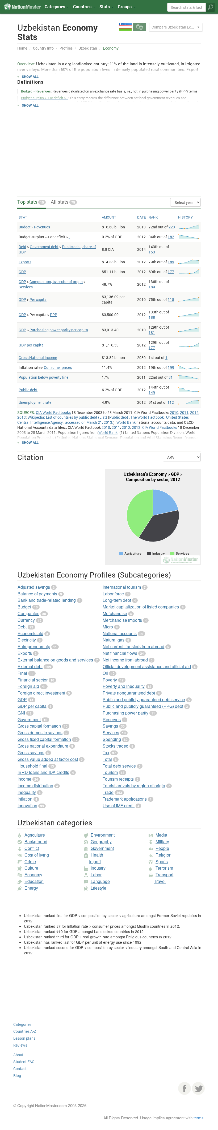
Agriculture (34, 835)
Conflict (31, 848)
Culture (31, 868)
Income (24, 779)
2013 (21, 417)
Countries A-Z (24, 1031)
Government (29, 719)
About (18, 1054)
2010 (174, 412)
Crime (30, 861)
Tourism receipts (118, 779)
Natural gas (113, 640)
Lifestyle (98, 888)
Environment (103, 835)
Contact (20, 1068)
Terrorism (164, 868)
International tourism (122, 587)
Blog (17, 1075)
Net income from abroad (125, 660)
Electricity (27, 640)
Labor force (113, 594)
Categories (55, 6)
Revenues (42, 226)
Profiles (66, 48)
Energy (31, 888)
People (162, 848)
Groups (125, 6)
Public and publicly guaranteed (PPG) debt (143, 706)
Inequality (27, 792)
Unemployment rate (35, 402)
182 (171, 236)
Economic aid (30, 633)
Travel (160, 881)
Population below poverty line (43, 377)
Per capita (38, 299)
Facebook (184, 1088)
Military (162, 841)
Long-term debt (117, 600)
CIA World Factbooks (53, 412)
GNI (21, 713)
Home (22, 48)
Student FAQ (24, 1061)
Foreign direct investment (41, 693)
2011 (184, 412)
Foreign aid (28, 686)
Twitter (198, 1088)
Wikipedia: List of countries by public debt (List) (67, 417)
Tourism (110, 772)
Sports (162, 861)
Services (26, 286)
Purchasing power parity (125, 713)
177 (171, 271)
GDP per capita (31, 345)
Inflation (25, 799)
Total (107, 759)
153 (152, 252)
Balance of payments (37, 594)
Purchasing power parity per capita (59, 329)
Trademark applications (125, 799)
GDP (22, 271)
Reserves (112, 719)
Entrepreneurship (34, 646)
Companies (28, 613)
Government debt (44, 246)
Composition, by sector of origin (56, 281)
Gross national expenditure (43, 746)
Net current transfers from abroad (133, 646)
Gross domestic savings (40, 732)
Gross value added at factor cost (48, 759)
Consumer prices (58, 367)
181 (152, 332)
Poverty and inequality (124, 686)
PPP (53, 314)
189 (171, 261)
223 (172, 226)
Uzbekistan (87, 48)
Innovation (27, 805)
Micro (108, 627)
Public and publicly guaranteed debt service (144, 699)
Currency (26, 620)
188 (152, 317)
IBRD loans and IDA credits (43, 772)
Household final (32, 766)
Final (22, 673)
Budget (25, 226)
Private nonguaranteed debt (129, 693)
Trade (108, 792)
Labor (96, 874)
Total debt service (119, 766)
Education (34, 881)
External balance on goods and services (55, 660)
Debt (22, 246)
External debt (30, 666)
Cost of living (36, 855)
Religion (163, 855)
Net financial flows (120, 653)
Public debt (28, 389)
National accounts (120, 633)
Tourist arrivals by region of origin (134, 785)
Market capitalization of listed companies (141, 607)
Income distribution (35, 785)
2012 (194, 412)
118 (171, 299)
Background (35, 841)
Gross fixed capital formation (44, 739)
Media (161, 835)
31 (171, 377)
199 (171, 367)
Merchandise (115, 613)
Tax (106, 752)
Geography (101, 841)
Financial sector (33, 680)
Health (97, 855)
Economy (33, 874)
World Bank (126, 422)
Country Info (43, 48)
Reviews (20, 1045)
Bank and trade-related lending (47, 600)
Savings (110, 726)
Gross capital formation (39, 726)
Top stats (30, 202)
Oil (105, 673)
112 (170, 402)
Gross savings (31, 752)
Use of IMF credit (119, 805)
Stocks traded (115, 746)
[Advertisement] (109, 149)
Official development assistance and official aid (147, 666)
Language (100, 881)
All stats (63, 202)
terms (199, 1117)
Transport (164, 874)
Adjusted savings (34, 587)
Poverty (110, 680)
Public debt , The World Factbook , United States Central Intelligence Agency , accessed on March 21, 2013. (103, 420)
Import (95, 861)
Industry (98, 868)
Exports (25, 261)
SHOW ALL (30, 76)
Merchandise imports (122, 620)
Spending (112, 739)
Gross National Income (38, 357)
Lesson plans (24, 1038)
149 (152, 392)
